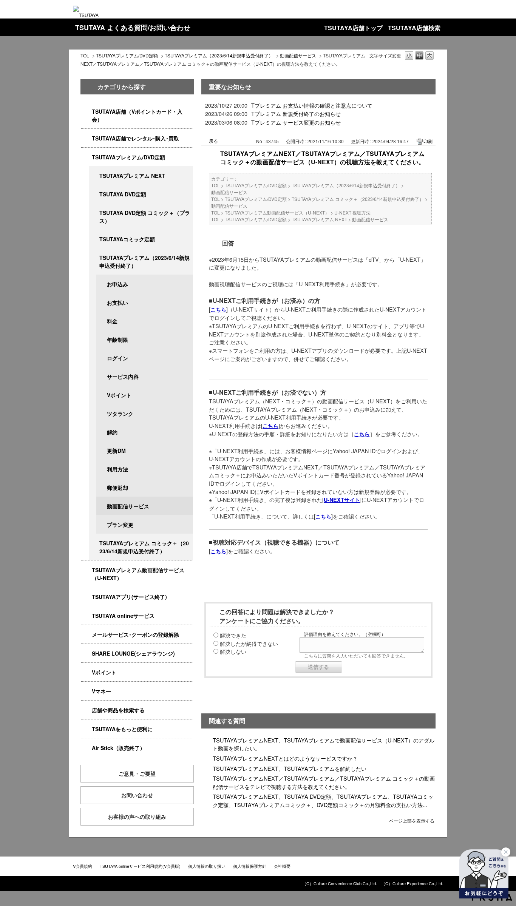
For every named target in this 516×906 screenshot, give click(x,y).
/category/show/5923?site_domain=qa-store (86, 570)
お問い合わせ (137, 795)
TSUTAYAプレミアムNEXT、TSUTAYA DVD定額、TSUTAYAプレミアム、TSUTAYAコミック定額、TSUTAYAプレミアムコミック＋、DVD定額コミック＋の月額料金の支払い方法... (323, 800)
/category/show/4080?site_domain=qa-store (86, 635)
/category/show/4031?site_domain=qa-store (86, 157)
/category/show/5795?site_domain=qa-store (94, 239)
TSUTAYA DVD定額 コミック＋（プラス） (144, 216)
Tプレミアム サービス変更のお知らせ (296, 122)
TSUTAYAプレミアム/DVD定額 (127, 55)
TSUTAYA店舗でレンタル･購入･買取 (135, 138)
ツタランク (120, 413)
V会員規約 (82, 866)
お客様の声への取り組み (137, 816)
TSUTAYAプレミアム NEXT (132, 175)
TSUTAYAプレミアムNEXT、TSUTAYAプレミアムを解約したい (289, 768)
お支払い (117, 302)
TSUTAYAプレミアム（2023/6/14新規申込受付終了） (219, 55)
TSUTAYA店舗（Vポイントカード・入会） (137, 115)
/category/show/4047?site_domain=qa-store (86, 112)
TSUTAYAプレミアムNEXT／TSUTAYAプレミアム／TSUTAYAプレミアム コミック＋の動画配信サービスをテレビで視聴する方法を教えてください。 (324, 782)
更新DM (116, 450)
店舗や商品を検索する (118, 710)
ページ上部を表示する (411, 820)
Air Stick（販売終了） (118, 748)
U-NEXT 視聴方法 (352, 212)
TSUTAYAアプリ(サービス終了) (129, 596)
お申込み (117, 284)
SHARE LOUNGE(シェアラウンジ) (133, 653)
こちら (218, 309)
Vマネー (101, 691)
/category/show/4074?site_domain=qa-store (86, 672)
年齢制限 (117, 339)
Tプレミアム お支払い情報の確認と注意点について (311, 105)
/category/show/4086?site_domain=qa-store (86, 710)
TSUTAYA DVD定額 (122, 194)
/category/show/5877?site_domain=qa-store (86, 654)
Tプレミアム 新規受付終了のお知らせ (296, 113)
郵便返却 (117, 487)
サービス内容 (123, 376)
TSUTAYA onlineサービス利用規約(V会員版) (140, 866)
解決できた (233, 635)
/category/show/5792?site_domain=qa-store (94, 543)
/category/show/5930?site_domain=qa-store (94, 213)
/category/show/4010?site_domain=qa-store (86, 616)
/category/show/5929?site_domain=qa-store (94, 194)
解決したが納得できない (249, 643)
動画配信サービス (298, 55)
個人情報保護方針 (249, 866)
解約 (112, 432)
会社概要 (282, 866)
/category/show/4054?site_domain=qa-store (86, 138)
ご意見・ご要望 (137, 773)
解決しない (233, 651)
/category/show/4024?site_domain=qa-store (86, 729)
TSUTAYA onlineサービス (123, 615)
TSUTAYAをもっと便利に (122, 729)
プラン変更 (120, 524)
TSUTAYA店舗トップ (353, 27)
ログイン (117, 358)
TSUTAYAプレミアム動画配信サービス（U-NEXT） (138, 574)
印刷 (428, 141)
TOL (84, 55)
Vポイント (119, 395)
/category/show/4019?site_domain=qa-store (86, 597)
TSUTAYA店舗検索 (414, 27)
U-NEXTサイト (342, 499)
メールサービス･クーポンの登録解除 (135, 634)
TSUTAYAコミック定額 (127, 239)
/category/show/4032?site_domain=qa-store (94, 258)
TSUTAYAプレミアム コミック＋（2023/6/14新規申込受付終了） (144, 547)
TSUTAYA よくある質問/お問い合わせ (132, 27)
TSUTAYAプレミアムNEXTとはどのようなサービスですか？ (285, 758)
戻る (213, 140)
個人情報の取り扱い (207, 866)
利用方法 (117, 469)
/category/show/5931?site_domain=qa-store (94, 176)
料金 (112, 321)
